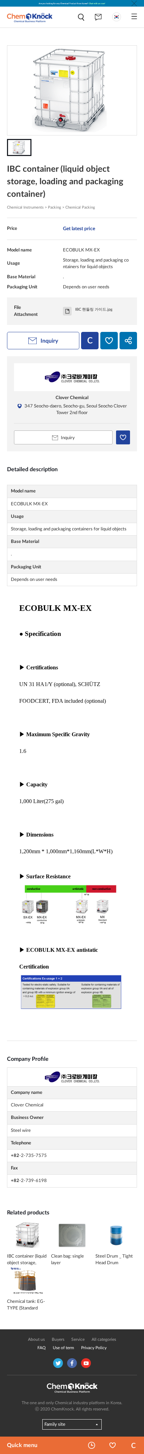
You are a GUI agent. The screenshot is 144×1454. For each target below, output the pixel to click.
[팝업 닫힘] (134, 3)
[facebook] (72, 1363)
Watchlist (112, 1445)
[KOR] (116, 17)
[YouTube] (86, 1363)
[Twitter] (58, 1363)
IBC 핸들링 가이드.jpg (94, 309)
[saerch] (81, 17)
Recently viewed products (91, 1445)
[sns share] (128, 340)
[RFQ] (98, 17)
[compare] (90, 340)
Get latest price (79, 228)
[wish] (109, 340)
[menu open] (134, 16)
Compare (133, 1445)
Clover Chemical (72, 398)
